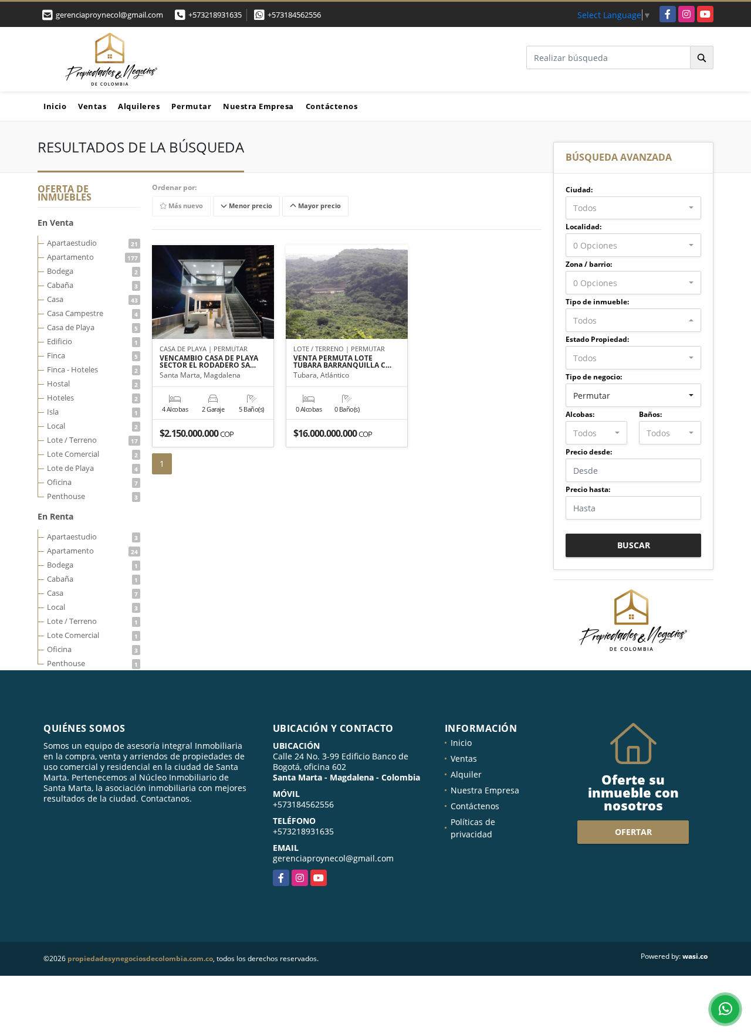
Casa (92, 299)
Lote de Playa (92, 468)
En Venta (55, 222)
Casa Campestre (92, 313)
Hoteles (92, 397)
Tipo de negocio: (594, 377)
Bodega (92, 271)
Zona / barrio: (589, 264)
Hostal (92, 383)
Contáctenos (332, 106)
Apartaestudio (92, 243)
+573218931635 (215, 14)
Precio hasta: (588, 489)
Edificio (92, 341)
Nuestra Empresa (258, 106)
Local (92, 426)
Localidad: (583, 227)
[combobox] (633, 208)
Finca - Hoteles (92, 369)
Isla (92, 412)
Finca (92, 355)
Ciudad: (579, 190)
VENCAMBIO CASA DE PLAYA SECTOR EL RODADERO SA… (209, 362)
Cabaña (92, 285)
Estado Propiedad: (597, 339)
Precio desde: (589, 452)
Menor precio (249, 206)
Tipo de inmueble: (597, 302)
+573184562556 (294, 14)
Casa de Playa (92, 327)
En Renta (55, 516)
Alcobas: (580, 414)
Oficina (92, 482)
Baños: (650, 414)
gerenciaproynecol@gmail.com (333, 858)
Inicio (54, 106)
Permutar (191, 106)
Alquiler (466, 774)
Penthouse (92, 496)
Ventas (92, 106)
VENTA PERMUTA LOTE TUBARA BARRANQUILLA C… (342, 362)
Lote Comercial (92, 454)
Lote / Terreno (92, 440)
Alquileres (139, 106)
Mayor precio (318, 206)
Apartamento (92, 257)
